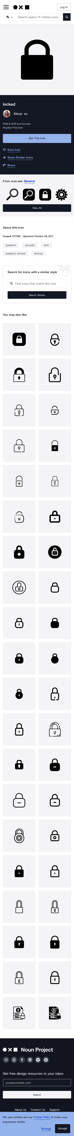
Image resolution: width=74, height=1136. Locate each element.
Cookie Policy (41, 1117)
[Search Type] (9, 17)
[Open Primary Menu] (6, 7)
